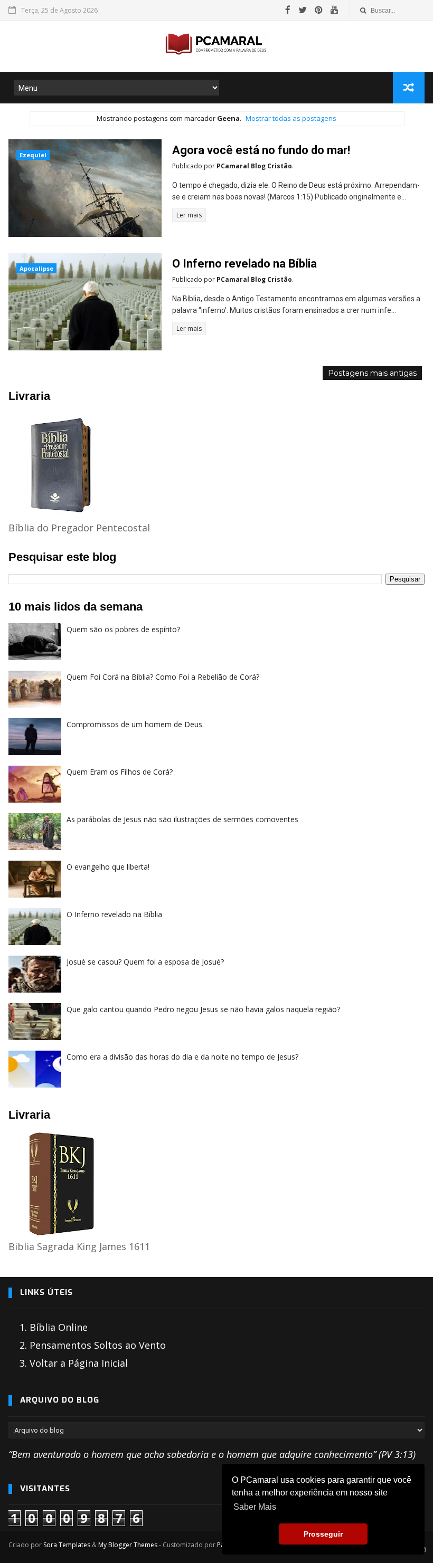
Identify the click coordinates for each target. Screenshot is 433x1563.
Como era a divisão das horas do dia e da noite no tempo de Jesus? (182, 1057)
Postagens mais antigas (372, 373)
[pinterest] (319, 10)
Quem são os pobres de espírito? (123, 629)
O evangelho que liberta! (108, 867)
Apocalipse (36, 268)
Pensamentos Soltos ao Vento (98, 1345)
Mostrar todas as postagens (291, 118)
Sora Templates (66, 1544)
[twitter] (302, 10)
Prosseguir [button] (323, 1534)
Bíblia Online (59, 1327)
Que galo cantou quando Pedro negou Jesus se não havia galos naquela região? (203, 1009)
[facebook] (287, 10)
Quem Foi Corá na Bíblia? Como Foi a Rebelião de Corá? (163, 677)
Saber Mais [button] (254, 1506)
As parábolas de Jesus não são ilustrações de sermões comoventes (182, 819)
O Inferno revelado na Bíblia (244, 263)
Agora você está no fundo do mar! (261, 150)
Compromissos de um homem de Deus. (135, 724)
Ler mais (189, 215)
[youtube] (334, 10)
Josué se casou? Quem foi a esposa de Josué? (145, 962)
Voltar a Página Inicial (79, 1363)
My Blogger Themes (127, 1544)
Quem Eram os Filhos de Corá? (120, 772)
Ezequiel (33, 155)
